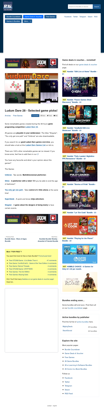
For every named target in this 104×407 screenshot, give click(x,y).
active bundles (83, 321)
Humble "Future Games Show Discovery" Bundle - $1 (76, 100)
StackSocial (80, 330)
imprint (55, 406)
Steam (90, 16)
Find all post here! (44, 256)
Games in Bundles (13, 21)
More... (26, 21)
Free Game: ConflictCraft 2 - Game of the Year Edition (28, 263)
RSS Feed (69, 393)
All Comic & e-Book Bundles (76, 369)
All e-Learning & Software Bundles (78, 365)
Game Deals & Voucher (33, 16)
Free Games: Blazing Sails (18, 274)
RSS (96, 16)
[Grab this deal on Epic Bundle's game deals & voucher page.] (79, 87)
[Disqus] (31, 320)
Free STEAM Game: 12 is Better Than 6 (23, 260)
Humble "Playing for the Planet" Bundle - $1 (77, 239)
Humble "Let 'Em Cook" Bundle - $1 (81, 212)
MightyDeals (80, 326)
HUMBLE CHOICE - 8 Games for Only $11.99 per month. (77, 267)
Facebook (68, 16)
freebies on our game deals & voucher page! (38, 279)
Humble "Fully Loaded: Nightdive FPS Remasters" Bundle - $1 (78, 157)
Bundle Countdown (14, 16)
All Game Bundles (72, 361)
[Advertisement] (52, 41)
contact (49, 406)
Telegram (82, 16)
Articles (8, 115)
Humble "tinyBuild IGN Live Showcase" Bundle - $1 (76, 129)
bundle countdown (75, 308)
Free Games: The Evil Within (19, 272)
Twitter (75, 16)
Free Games (50, 16)
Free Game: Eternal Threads (19, 266)
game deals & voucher (88, 64)
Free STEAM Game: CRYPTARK (21, 269)
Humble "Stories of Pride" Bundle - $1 (79, 185)
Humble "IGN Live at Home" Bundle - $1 (79, 72)
